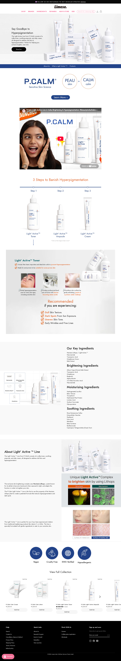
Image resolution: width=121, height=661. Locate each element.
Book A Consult (38, 637)
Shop (23, 11)
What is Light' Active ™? (59, 66)
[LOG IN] (97, 11)
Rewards (53, 11)
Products (72, 66)
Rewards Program (38, 634)
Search (8, 631)
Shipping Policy (10, 643)
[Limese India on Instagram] (90, 641)
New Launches (38, 643)
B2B (73, 11)
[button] (60, 607)
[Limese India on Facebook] (94, 641)
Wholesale (64, 637)
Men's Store (64, 11)
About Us (47, 66)
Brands (31, 11)
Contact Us (9, 634)
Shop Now (19, 49)
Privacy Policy (9, 640)
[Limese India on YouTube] (97, 641)
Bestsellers (36, 640)
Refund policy (9, 648)
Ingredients (42, 11)
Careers (63, 631)
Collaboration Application (68, 634)
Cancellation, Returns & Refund (14, 637)
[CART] (101, 11)
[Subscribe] (108, 635)
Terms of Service (10, 645)
